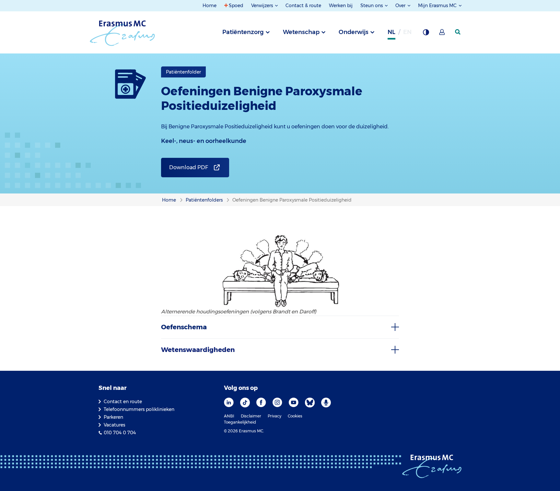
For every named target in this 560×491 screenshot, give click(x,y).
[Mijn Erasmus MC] (442, 34)
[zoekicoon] (458, 32)
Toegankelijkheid (240, 422)
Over (401, 5)
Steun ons (372, 5)
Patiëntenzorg (243, 32)
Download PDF (188, 167)
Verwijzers (262, 5)
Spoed (236, 5)
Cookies (295, 416)
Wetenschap (301, 32)
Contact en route (123, 401)
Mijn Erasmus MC (438, 5)
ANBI (229, 416)
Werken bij (341, 5)
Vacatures (114, 425)
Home (209, 5)
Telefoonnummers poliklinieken (139, 409)
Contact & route (303, 5)
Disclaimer (251, 416)
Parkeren (113, 417)
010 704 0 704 (120, 433)
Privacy (274, 416)
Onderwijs (353, 32)
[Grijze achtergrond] (426, 34)
